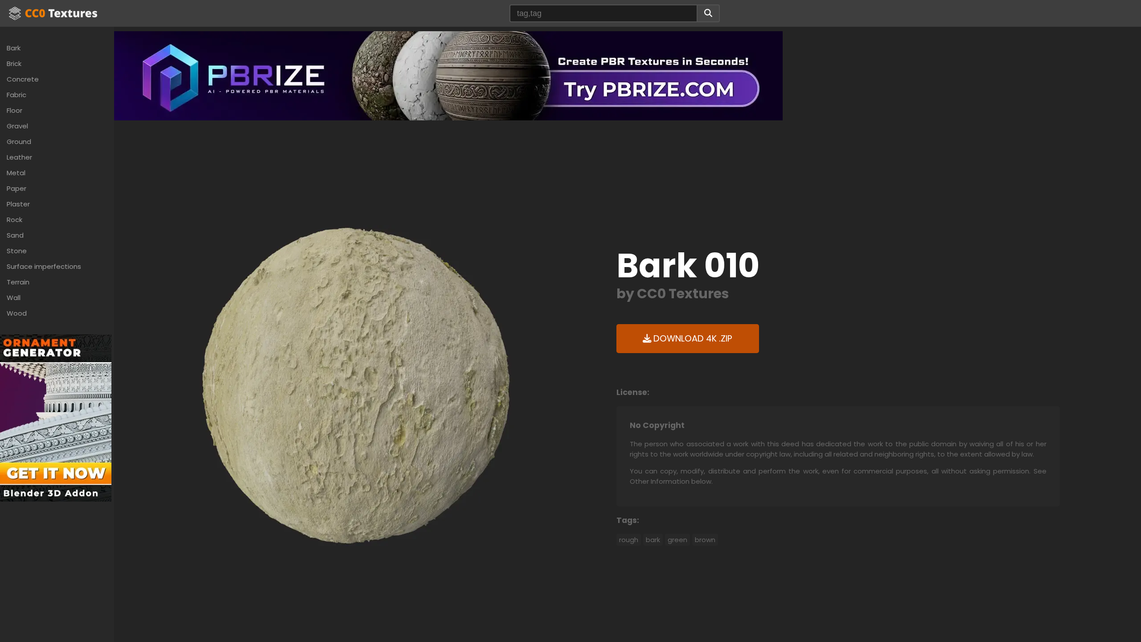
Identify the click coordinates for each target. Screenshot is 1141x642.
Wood (17, 313)
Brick (14, 63)
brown (705, 539)
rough (628, 539)
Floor (14, 110)
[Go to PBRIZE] (448, 75)
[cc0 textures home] (53, 13)
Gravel (17, 126)
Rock (14, 219)
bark (653, 539)
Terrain (18, 282)
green (677, 539)
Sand (15, 235)
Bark (14, 48)
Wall (14, 297)
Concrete (23, 79)
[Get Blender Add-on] (55, 417)
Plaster (18, 204)
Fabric (16, 94)
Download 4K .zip (691, 339)
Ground (19, 141)
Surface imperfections (44, 266)
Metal (16, 172)
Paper (16, 188)
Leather (19, 157)
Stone (17, 250)
